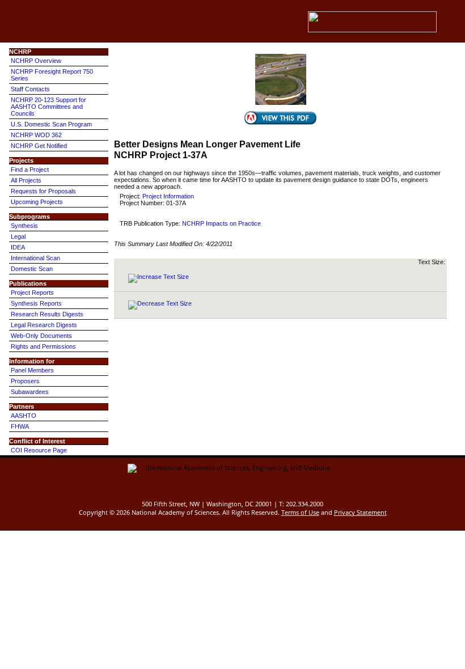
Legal (18, 236)
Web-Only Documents (41, 335)
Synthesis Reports (36, 303)
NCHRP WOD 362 (36, 135)
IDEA (18, 247)
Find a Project (30, 169)
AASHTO (23, 415)
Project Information (168, 196)
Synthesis (24, 225)
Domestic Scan (32, 268)
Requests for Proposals (43, 191)
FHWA (20, 426)
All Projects (26, 180)
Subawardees (30, 391)
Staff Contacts (30, 89)
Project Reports (32, 292)
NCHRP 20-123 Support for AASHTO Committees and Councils (48, 106)
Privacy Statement (360, 512)
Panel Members (32, 370)
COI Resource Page (39, 450)
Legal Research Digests (44, 324)
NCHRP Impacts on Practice (221, 223)
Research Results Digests (47, 314)
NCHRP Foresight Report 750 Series (52, 75)
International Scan (35, 258)
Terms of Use (300, 512)
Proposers (25, 381)
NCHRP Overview (36, 60)
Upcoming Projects (37, 201)
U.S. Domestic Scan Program (51, 124)
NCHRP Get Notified (39, 145)
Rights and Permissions (43, 346)
